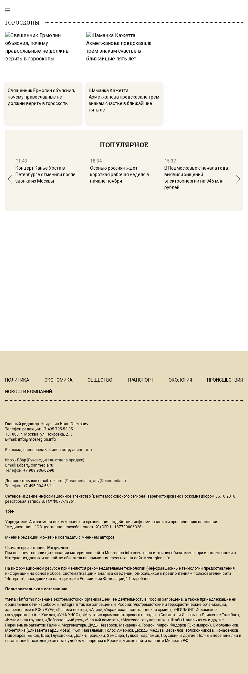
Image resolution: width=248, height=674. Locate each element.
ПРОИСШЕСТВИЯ (225, 380)
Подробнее (139, 578)
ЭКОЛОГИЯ (180, 380)
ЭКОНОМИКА (58, 380)
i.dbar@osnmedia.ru (35, 465)
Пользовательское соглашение (36, 589)
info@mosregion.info (37, 439)
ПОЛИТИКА (17, 380)
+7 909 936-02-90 (38, 470)
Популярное (124, 145)
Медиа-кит (57, 547)
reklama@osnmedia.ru (70, 481)
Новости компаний (28, 391)
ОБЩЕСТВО (100, 380)
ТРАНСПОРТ (140, 380)
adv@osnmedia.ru (109, 481)
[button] (10, 179)
